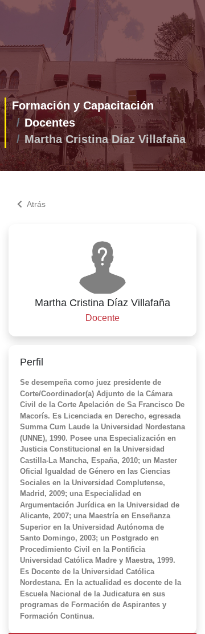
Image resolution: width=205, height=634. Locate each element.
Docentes (49, 122)
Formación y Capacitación (83, 105)
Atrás (36, 204)
